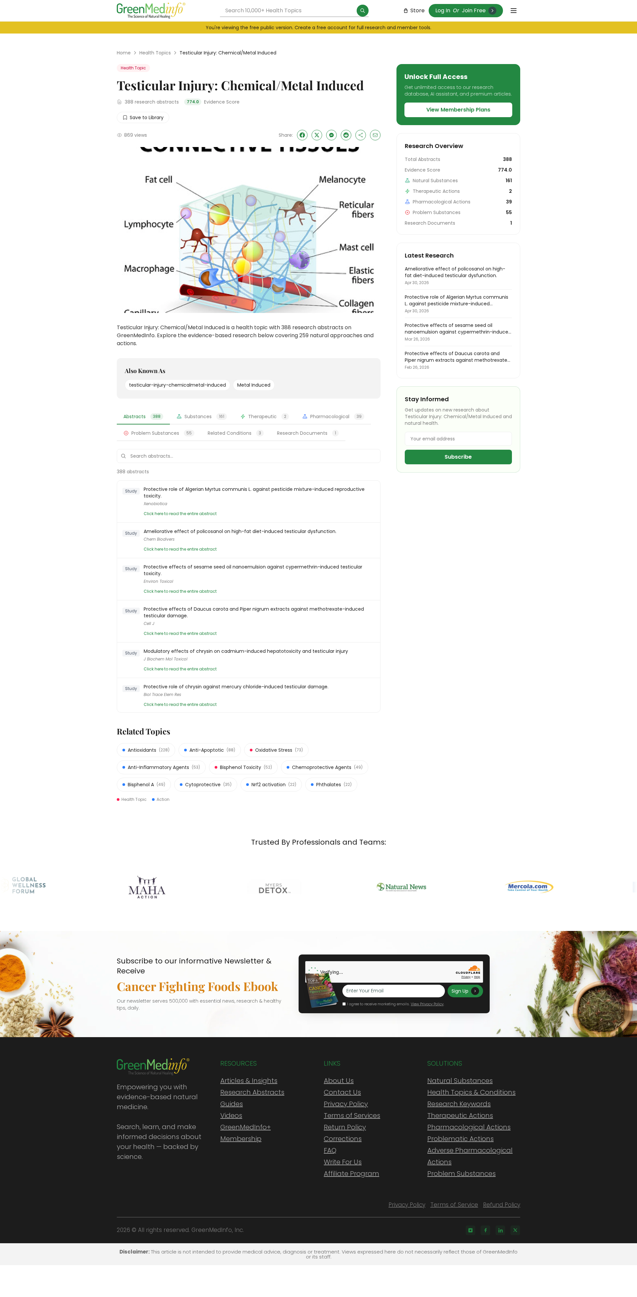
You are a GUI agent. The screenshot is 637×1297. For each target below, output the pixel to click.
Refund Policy (501, 1205)
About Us (339, 1080)
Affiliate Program (351, 1173)
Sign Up (460, 991)
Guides (231, 1103)
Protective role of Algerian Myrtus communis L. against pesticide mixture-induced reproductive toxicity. (254, 492)
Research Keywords (459, 1103)
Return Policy (345, 1127)
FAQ (330, 1150)
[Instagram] (470, 1230)
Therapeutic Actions (460, 1115)
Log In (442, 10)
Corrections (343, 1138)
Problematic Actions (460, 1138)
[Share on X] (317, 135)
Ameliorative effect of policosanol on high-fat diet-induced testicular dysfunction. (240, 531)
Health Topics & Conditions (471, 1092)
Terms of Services (352, 1115)
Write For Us (343, 1162)
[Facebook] (485, 1230)
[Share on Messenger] (331, 135)
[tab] (143, 416)
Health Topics (155, 52)
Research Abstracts (252, 1092)
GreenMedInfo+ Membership (245, 1132)
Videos (231, 1115)
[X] (515, 1230)
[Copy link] (360, 135)
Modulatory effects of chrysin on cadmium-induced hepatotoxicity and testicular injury (246, 651)
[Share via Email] (375, 135)
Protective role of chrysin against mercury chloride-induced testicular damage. (236, 686)
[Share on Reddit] (346, 135)
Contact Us (342, 1092)
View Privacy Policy (427, 1004)
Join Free (474, 10)
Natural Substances (460, 1080)
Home (124, 52)
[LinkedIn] (500, 1230)
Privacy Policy (346, 1103)
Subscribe (458, 457)
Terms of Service (454, 1205)
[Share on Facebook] (302, 135)
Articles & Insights (248, 1080)
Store (417, 10)
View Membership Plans (458, 110)
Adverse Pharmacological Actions (470, 1156)
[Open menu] (513, 10)
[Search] (363, 11)
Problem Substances (461, 1173)
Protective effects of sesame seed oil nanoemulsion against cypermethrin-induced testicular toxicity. (253, 570)
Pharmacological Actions (469, 1127)
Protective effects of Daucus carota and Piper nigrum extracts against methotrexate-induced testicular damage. (254, 612)
